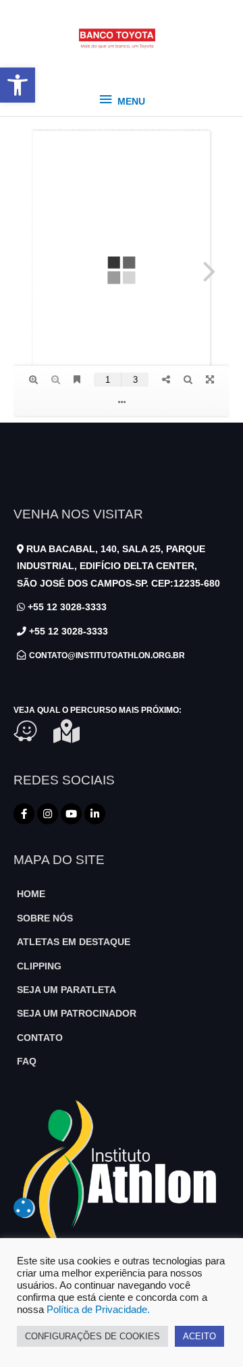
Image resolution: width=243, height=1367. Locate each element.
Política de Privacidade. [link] (98, 1309)
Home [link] (31, 894)
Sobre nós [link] (45, 918)
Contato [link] (40, 1038)
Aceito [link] (199, 1336)
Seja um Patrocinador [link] (76, 1014)
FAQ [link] (26, 1061)
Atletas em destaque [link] (73, 942)
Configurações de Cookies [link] (92, 1336)
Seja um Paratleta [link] (66, 990)
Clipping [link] (39, 966)
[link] (17, 85)
